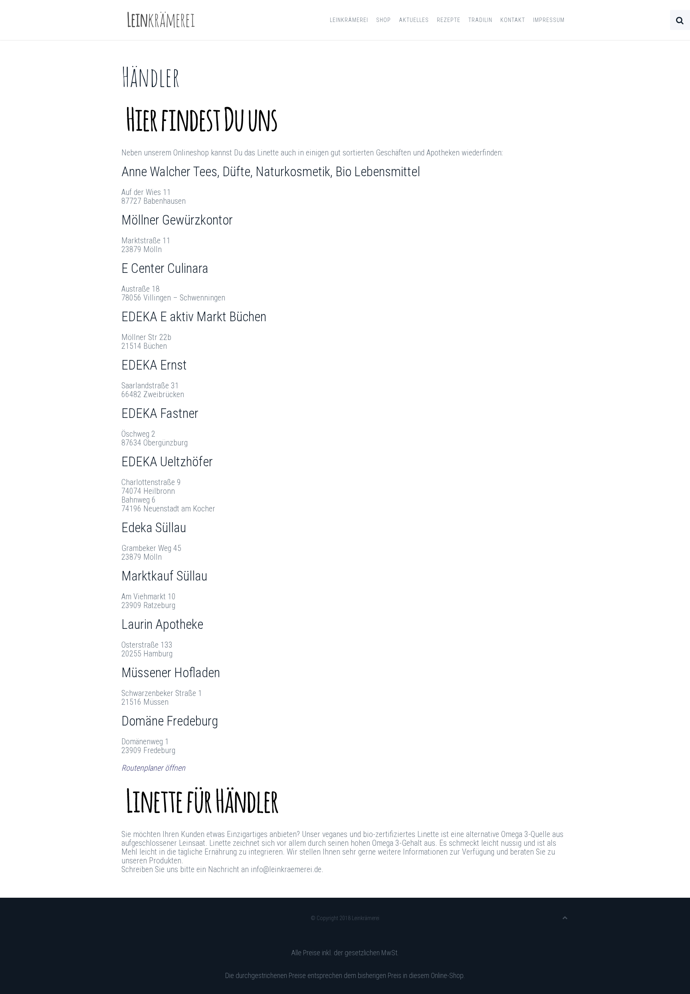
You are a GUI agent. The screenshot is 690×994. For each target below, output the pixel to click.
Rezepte (448, 20)
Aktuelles (414, 20)
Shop (383, 20)
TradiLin (480, 20)
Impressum (549, 20)
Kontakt (512, 20)
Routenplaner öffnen (153, 768)
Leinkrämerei (349, 20)
